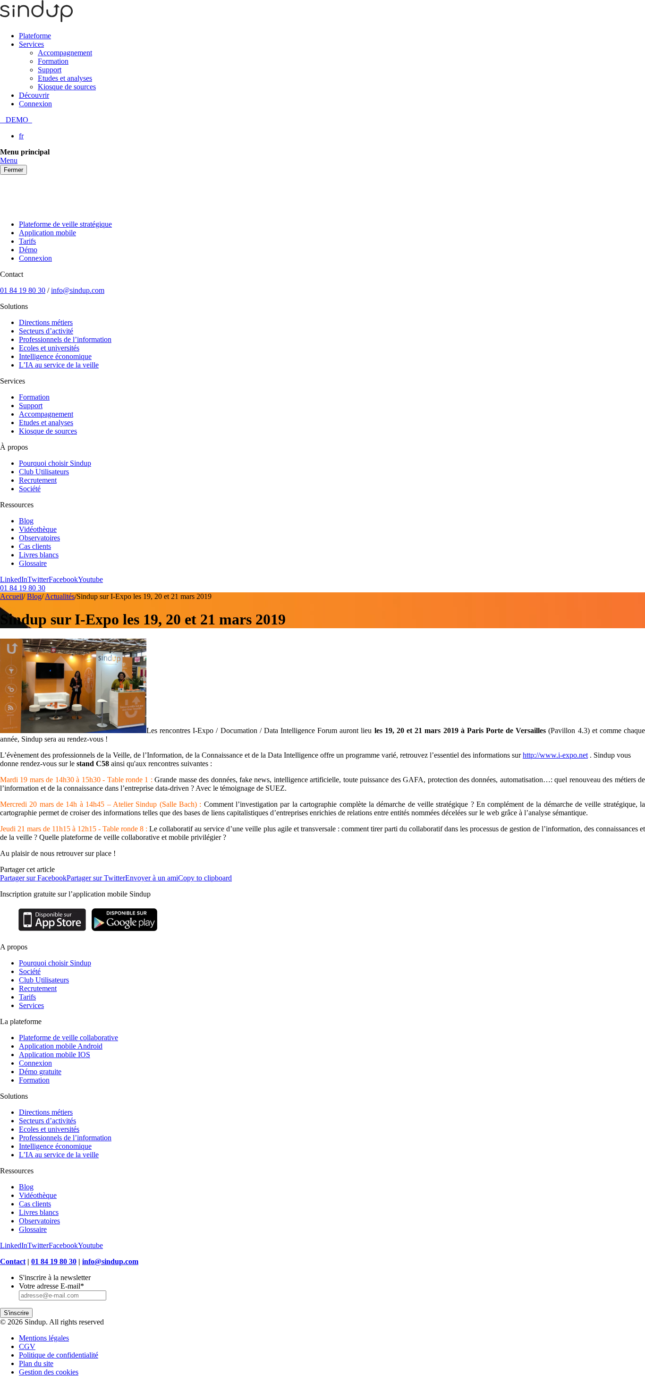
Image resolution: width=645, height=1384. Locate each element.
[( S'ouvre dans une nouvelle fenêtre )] (52, 931)
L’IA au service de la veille (59, 365)
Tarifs (27, 241)
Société (30, 489)
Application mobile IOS (54, 1055)
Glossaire (33, 563)
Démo (28, 250)
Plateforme (35, 36)
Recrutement (38, 480)
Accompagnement (65, 53)
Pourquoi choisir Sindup (55, 463)
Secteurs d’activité (46, 331)
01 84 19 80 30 (22, 290)
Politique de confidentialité (58, 1355)
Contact (12, 1261)
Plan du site (36, 1363)
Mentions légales (44, 1338)
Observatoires (39, 538)
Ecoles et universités (49, 348)
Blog (26, 521)
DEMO (16, 120)
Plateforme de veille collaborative (68, 1038)
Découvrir (34, 95)
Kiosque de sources (67, 87)
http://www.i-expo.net (555, 755)
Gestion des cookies (48, 1372)
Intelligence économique (55, 356)
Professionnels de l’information (65, 339)
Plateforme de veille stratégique (65, 224)
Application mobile (47, 233)
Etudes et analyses (65, 78)
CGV (27, 1346)
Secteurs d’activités (47, 1121)
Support (49, 70)
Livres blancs (39, 555)
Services (31, 44)
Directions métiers (46, 322)
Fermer (13, 169)
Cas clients (35, 546)
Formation (53, 61)
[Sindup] (36, 20)
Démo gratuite (40, 1072)
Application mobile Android (60, 1046)
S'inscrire (16, 1312)
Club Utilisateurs (44, 472)
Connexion (35, 104)
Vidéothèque (38, 529)
